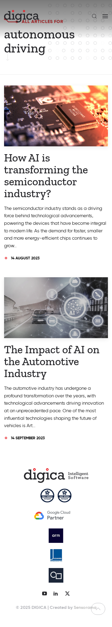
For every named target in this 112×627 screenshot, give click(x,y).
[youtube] (44, 593)
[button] (94, 16)
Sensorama (85, 607)
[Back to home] (21, 16)
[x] (67, 593)
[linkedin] (55, 593)
